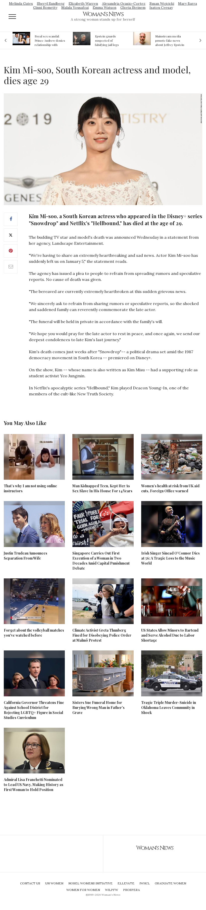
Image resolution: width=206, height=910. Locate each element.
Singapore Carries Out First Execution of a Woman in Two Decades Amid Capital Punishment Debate (101, 561)
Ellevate (126, 883)
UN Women (54, 883)
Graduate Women (170, 883)
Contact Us (30, 883)
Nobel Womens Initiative (90, 883)
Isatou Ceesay (161, 7)
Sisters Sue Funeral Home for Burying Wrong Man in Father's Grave (98, 707)
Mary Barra (187, 3)
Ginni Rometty (45, 7)
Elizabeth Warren (83, 3)
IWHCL (144, 883)
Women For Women (83, 890)
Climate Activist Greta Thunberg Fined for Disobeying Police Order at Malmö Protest (101, 635)
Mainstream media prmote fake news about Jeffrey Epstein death (169, 40)
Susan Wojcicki (161, 3)
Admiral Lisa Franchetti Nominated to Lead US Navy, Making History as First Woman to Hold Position (33, 784)
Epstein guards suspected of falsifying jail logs (107, 40)
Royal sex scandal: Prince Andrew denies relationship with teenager (50, 40)
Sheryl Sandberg (51, 3)
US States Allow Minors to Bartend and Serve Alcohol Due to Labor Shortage (169, 635)
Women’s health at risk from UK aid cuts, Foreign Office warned (170, 488)
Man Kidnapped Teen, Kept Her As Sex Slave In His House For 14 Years (102, 488)
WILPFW (111, 890)
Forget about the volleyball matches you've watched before (34, 633)
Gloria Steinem (132, 7)
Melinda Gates (21, 3)
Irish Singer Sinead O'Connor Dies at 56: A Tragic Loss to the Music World (170, 558)
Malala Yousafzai (75, 7)
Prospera (131, 890)
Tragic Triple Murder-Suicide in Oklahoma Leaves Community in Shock (168, 707)
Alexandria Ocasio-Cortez (123, 3)
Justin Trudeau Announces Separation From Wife (25, 556)
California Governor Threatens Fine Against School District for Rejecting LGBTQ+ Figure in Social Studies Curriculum (34, 710)
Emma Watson (104, 7)
